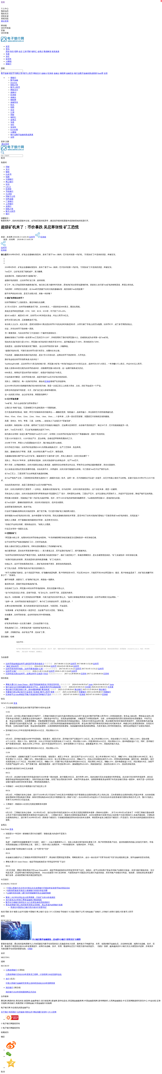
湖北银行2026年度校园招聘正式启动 (21, 992)
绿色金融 (9, 199)
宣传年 (8, 59)
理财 (29, 51)
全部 (106, 73)
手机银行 (9, 191)
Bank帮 (100, 73)
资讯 (7, 49)
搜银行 (8, 64)
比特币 (32, 237)
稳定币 (12, 73)
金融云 (56, 73)
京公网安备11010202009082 (51, 1023)
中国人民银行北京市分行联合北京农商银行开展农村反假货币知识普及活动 (38, 888)
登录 (3, 2)
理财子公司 (10, 196)
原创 (7, 51)
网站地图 (37, 1012)
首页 (7, 46)
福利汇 (34, 51)
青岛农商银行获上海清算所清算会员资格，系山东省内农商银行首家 (34, 905)
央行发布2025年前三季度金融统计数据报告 (24, 900)
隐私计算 (19, 73)
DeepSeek (13, 83)
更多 (15, 703)
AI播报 (9, 61)
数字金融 (5, 73)
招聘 (16, 51)
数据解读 (47, 51)
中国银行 (9, 179)
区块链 (50, 73)
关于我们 (5, 1012)
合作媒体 (21, 1012)
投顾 (7, 177)
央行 (7, 979)
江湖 (25, 51)
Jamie (90, 684)
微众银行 (78, 689)
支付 (7, 169)
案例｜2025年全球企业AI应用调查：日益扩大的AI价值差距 (30, 897)
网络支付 (37, 73)
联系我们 (13, 1012)
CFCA (8, 187)
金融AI (44, 73)
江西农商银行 (11, 970)
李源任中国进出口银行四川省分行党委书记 (28, 907)
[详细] (30, 949)
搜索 (3, 68)
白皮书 (8, 174)
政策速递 (55, 51)
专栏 (7, 56)
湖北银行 (9, 988)
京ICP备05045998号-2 (29, 1023)
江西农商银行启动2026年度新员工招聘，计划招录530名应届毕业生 (34, 974)
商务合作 (29, 1012)
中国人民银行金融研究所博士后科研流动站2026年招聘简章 (30, 983)
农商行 (8, 206)
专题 (7, 54)
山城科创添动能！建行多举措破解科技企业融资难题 (29, 893)
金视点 (40, 51)
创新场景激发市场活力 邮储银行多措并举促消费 (27, 890)
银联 (7, 172)
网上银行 (9, 182)
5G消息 (9, 194)
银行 (7, 214)
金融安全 (70, 73)
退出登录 (5, 21)
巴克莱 (88, 687)
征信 (7, 184)
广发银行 (9, 201)
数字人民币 (28, 73)
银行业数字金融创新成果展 (85, 73)
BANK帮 (14, 130)
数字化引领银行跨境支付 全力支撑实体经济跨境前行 (28, 902)
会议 (20, 51)
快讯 (12, 51)
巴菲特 (83, 674)
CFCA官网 (51, 1012)
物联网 (63, 73)
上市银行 (9, 204)
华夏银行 (82, 692)
